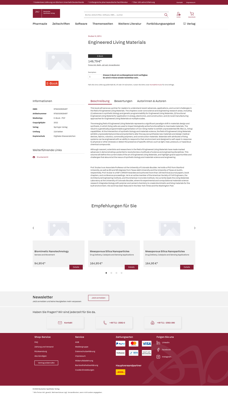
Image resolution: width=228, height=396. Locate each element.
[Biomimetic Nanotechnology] (59, 228)
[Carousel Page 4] (121, 272)
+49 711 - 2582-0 (117, 322)
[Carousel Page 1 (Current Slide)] (106, 272)
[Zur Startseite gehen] (46, 13)
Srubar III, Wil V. (95, 36)
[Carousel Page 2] (111, 272)
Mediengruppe (81, 347)
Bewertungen (123, 101)
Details (76, 267)
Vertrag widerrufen (46, 363)
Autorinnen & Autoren (151, 101)
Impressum (190, 2)
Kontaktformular (156, 85)
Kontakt (180, 2)
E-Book (100, 56)
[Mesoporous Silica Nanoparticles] (114, 228)
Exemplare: (92, 72)
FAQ (36, 342)
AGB (77, 342)
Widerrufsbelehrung (84, 360)
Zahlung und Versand (43, 347)
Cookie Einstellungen (84, 370)
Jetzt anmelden (98, 298)
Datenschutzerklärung (85, 351)
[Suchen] (166, 15)
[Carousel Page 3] (116, 272)
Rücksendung (40, 351)
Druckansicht (42, 157)
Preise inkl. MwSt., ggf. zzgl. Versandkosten (104, 65)
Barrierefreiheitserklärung (86, 365)
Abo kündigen (40, 356)
